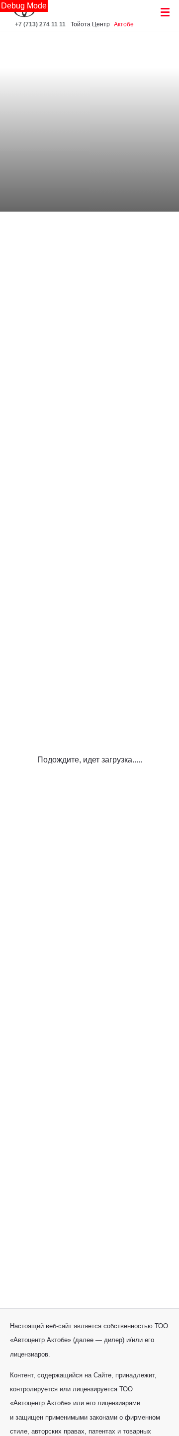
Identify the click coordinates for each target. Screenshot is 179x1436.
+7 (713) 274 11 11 (40, 24)
